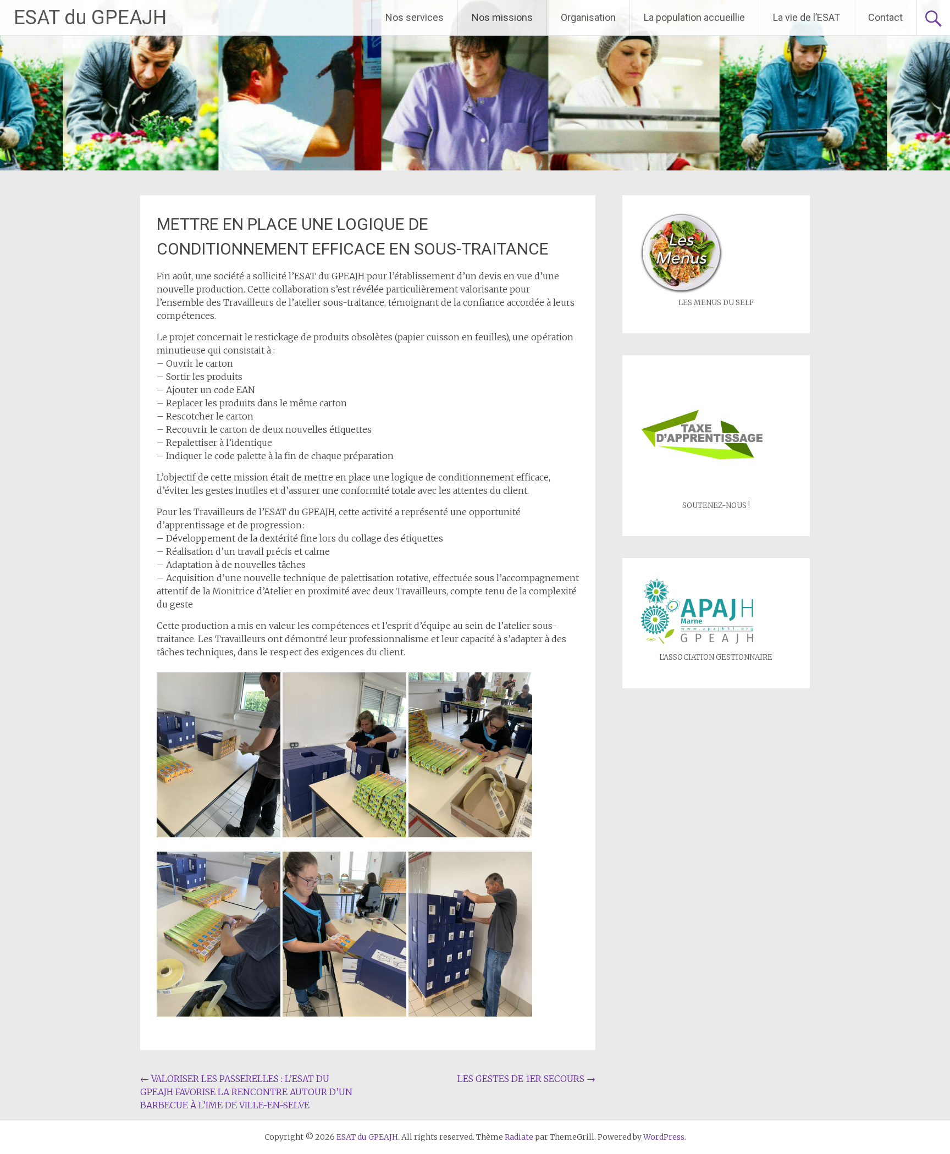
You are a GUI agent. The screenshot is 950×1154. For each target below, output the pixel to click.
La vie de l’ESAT (806, 17)
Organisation (588, 17)
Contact (885, 17)
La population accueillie (694, 17)
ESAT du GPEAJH (90, 17)
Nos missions (502, 17)
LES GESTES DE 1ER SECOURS (526, 1078)
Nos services (414, 17)
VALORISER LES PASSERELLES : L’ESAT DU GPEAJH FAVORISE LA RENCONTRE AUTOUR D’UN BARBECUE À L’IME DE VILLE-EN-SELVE (246, 1092)
